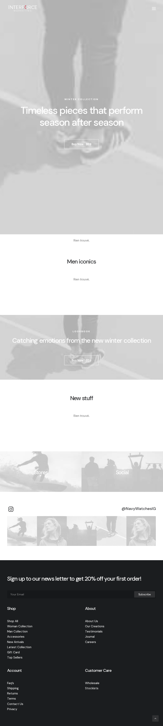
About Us (91, 621)
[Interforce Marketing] (22, 8)
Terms (11, 699)
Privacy (12, 709)
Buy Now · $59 (81, 144)
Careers (90, 642)
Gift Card (13, 652)
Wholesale (92, 683)
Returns (12, 693)
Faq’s (10, 683)
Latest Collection (19, 647)
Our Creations (94, 626)
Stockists (91, 688)
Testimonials (94, 631)
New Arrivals (15, 642)
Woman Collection (19, 626)
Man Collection (17, 631)
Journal (90, 637)
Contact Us (15, 704)
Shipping (13, 688)
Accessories (15, 637)
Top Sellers (14, 657)
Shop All (12, 621)
